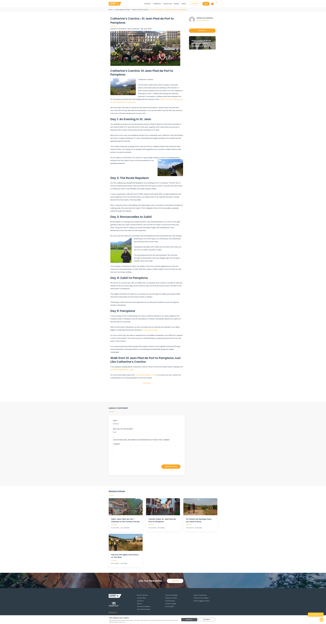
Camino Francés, (165, 99)
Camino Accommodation (201, 598)
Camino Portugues (170, 604)
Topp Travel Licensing (143, 609)
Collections (157, 4)
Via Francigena (169, 606)
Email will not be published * (123, 429)
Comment (116, 444)
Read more (122, 622)
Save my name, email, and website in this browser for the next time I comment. (141, 440)
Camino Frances (170, 601)
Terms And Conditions (143, 606)
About (184, 4)
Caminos (147, 4)
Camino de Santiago (149, 330)
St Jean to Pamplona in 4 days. (122, 370)
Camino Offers (141, 598)
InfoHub (176, 4)
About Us (139, 604)
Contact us (146, 383)
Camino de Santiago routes (145, 375)
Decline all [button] (206, 619)
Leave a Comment (118, 29)
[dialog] (163, 619)
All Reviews (113, 612)
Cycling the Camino (171, 598)
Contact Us (140, 601)
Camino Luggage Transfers (201, 601)
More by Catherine (203, 20)
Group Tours (167, 4)
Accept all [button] (189, 619)
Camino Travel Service (200, 595)
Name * (115, 421)
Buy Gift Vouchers (142, 595)
